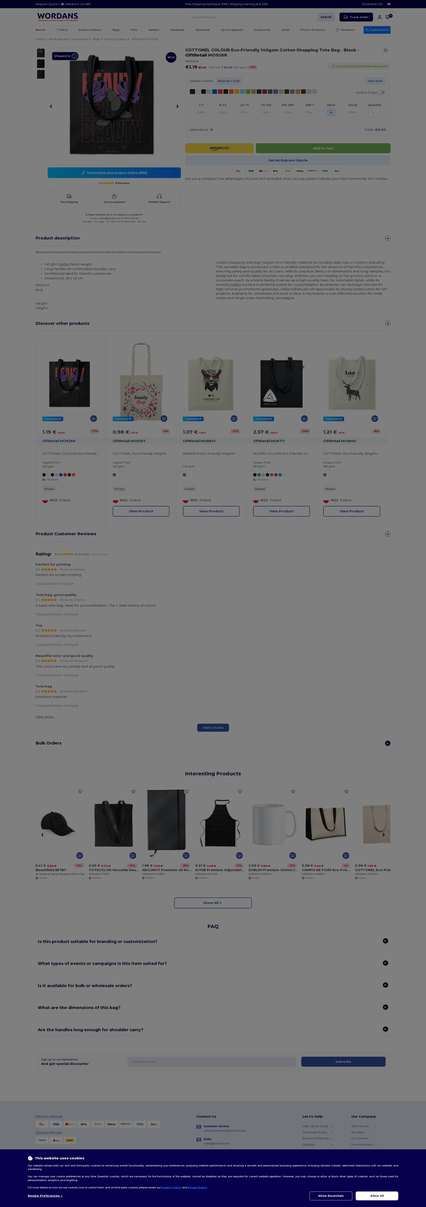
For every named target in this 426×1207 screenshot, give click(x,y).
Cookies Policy (172, 1187)
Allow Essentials (331, 1195)
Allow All (377, 1195)
